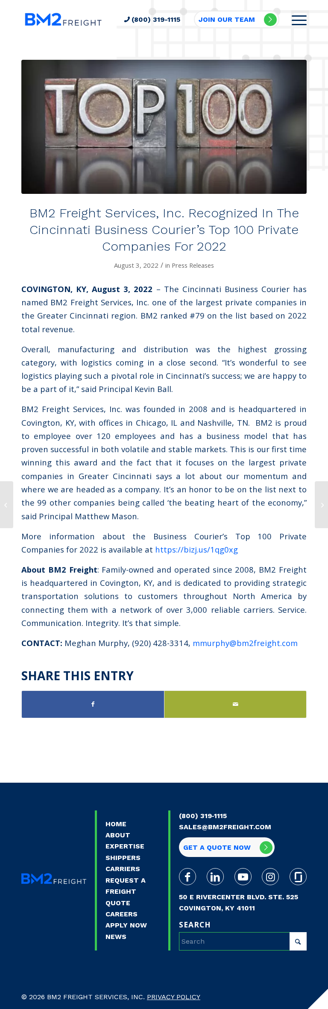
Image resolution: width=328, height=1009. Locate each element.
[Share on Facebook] (93, 704)
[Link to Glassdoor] (298, 876)
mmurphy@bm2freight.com (245, 643)
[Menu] (295, 19)
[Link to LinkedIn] (215, 876)
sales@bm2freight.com (225, 827)
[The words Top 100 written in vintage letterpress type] (164, 127)
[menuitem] (295, 19)
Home (115, 824)
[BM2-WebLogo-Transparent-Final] (63, 19)
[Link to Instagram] (270, 876)
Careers (121, 914)
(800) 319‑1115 (203, 816)
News (115, 937)
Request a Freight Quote (125, 891)
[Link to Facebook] (187, 876)
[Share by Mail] (235, 704)
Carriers (122, 869)
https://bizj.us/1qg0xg (196, 549)
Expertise (124, 846)
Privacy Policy (173, 997)
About (117, 835)
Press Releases (193, 265)
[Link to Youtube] (243, 876)
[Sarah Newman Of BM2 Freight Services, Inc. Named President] (6, 504)
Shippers (123, 858)
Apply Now (126, 925)
